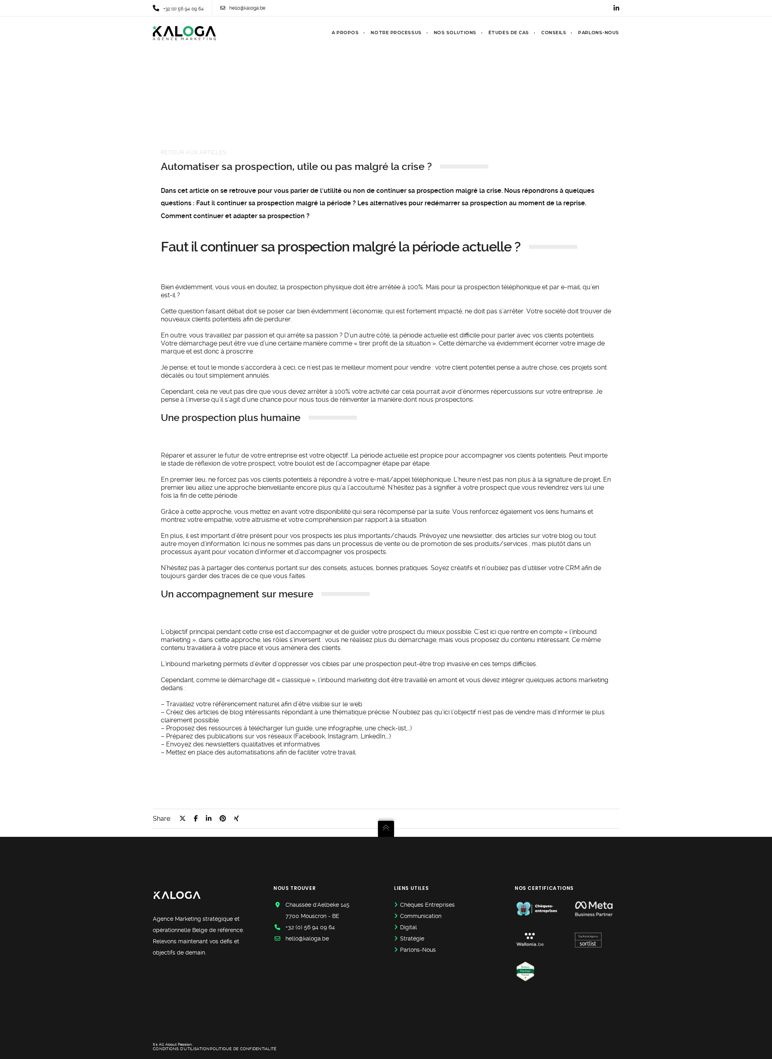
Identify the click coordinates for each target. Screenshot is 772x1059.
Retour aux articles (193, 152)
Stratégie (412, 938)
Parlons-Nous (418, 950)
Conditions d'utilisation (181, 1049)
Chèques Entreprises (427, 905)
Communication (420, 916)
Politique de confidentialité (243, 1049)
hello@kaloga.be (247, 8)
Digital (408, 927)
